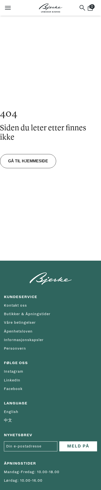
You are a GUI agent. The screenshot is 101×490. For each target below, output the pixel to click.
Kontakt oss (15, 305)
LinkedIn (12, 380)
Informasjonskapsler (24, 340)
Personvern (15, 348)
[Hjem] (50, 7)
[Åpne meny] (8, 8)
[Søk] (82, 8)
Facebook (13, 389)
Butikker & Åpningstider (27, 314)
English (11, 412)
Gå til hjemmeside (28, 161)
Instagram (13, 371)
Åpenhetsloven (18, 331)
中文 (8, 420)
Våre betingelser (20, 322)
